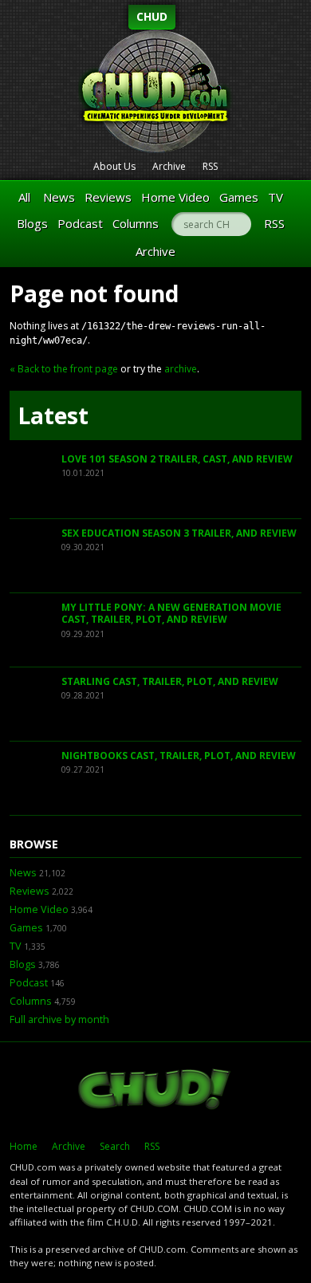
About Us (114, 166)
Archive (169, 166)
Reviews (108, 197)
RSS (210, 166)
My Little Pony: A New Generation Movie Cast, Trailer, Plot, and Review (171, 613)
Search (115, 1146)
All (24, 197)
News (59, 197)
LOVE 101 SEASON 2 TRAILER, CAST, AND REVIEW (177, 459)
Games (238, 197)
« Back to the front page (64, 369)
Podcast (80, 223)
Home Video (175, 197)
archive (180, 369)
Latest (53, 415)
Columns (135, 223)
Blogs (32, 223)
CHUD (151, 16)
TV (275, 197)
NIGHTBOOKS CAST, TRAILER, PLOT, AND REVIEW (178, 755)
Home (23, 1146)
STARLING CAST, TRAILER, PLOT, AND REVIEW (169, 681)
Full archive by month (59, 1019)
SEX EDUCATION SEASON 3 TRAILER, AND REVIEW (179, 533)
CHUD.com (155, 1091)
